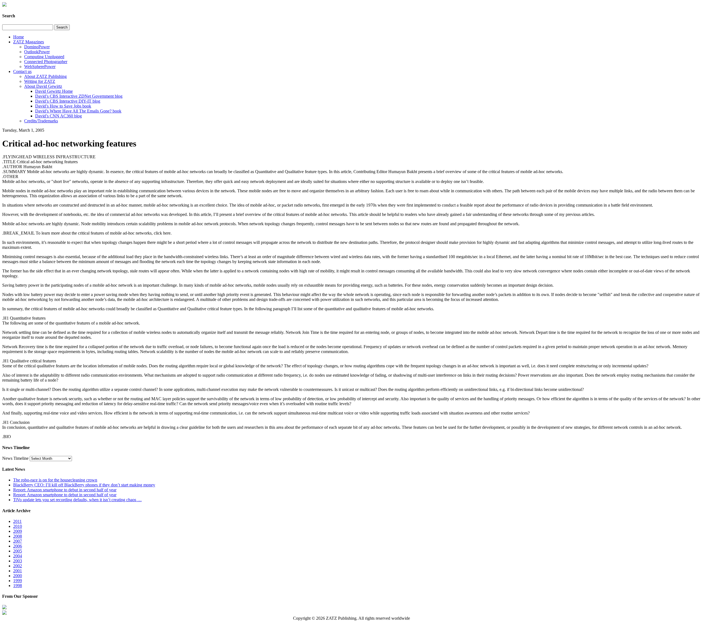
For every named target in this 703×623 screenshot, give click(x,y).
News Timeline (15, 458)
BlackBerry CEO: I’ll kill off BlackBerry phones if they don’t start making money (84, 485)
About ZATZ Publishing (45, 76)
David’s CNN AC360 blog (58, 116)
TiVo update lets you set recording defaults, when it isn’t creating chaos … (77, 499)
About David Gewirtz (43, 86)
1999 (17, 580)
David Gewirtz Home (54, 91)
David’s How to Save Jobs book (63, 106)
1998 (17, 585)
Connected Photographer (45, 61)
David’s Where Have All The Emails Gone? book (78, 111)
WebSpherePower (39, 66)
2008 (17, 536)
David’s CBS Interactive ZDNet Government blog (78, 96)
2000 (17, 575)
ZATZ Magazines (28, 42)
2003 (17, 561)
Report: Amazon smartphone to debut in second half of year (64, 489)
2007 (17, 541)
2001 (17, 570)
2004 (17, 556)
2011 (17, 521)
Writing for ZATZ (39, 81)
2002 (17, 565)
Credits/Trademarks (41, 121)
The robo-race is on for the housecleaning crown (55, 480)
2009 (17, 531)
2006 (17, 546)
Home (18, 37)
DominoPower (37, 46)
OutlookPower (37, 51)
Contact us (22, 71)
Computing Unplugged (44, 56)
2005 (17, 551)
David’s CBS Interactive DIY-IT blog (67, 101)
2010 (17, 526)
